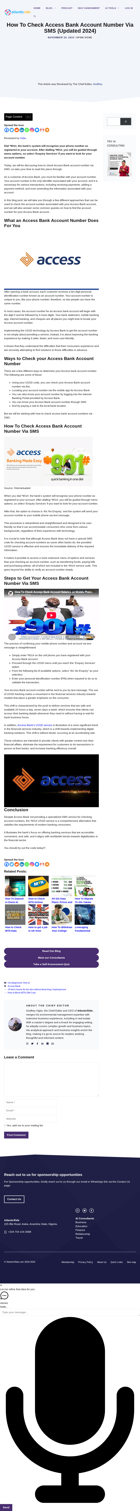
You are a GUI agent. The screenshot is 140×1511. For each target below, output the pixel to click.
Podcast (66, 8)
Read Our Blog (51, 951)
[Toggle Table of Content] (27, 117)
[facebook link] (91, 1210)
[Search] (125, 121)
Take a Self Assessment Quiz (51, 964)
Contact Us (14, 1199)
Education (81, 1226)
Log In (129, 8)
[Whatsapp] (27, 130)
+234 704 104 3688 (19, 1231)
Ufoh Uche (84, 37)
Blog (49, 8)
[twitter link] (84, 1210)
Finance (80, 1230)
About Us (102, 1262)
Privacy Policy (85, 1262)
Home (37, 8)
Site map (131, 1262)
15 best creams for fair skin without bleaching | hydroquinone (37, 989)
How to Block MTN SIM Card (22, 992)
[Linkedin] (22, 130)
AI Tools (110, 8)
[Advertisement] (70, 59)
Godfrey (97, 84)
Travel (79, 1237)
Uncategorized (15, 982)
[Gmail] (42, 130)
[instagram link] (77, 1210)
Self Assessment (89, 8)
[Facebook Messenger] (37, 130)
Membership (68, 1262)
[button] (55, 8)
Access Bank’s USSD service (35, 725)
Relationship (82, 1234)
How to (26, 982)
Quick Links (117, 1262)
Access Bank (14, 986)
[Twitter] (11, 130)
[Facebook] (6, 130)
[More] (47, 130)
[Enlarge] (18, 1021)
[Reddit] (16, 130)
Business (80, 1222)
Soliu (23, 138)
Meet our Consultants (51, 957)
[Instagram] (32, 130)
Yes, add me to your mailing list (24, 1125)
